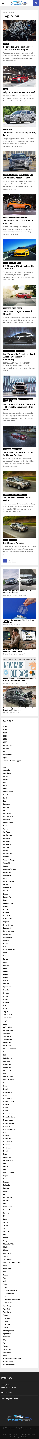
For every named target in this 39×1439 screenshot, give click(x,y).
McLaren (6, 1111)
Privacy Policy (5, 1385)
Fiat (4, 946)
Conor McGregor (9, 860)
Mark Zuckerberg (9, 1101)
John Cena (7, 1036)
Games (5, 962)
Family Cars (14, 217)
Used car (6, 1337)
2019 (5, 730)
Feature (6, 940)
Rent (4, 1203)
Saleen (5, 1225)
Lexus (5, 1083)
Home (5, 974)
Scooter (6, 1231)
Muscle (5, 1151)
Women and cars (9, 1365)
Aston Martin (7, 764)
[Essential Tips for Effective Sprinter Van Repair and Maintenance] (19, 696)
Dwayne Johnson (9, 903)
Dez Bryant (7, 888)
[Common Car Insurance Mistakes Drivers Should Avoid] (19, 608)
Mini (4, 1132)
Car (4, 810)
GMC (5, 968)
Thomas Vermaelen (10, 1290)
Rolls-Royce (7, 1207)
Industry (6, 996)
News (5, 1154)
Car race (6, 829)
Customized (7, 875)
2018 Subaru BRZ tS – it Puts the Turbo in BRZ (18, 267)
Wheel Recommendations (12, 1358)
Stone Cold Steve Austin (11, 1262)
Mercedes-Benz (9, 1117)
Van (4, 1343)
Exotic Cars (7, 934)
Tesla (5, 1287)
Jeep (5, 1024)
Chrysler (6, 847)
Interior (6, 1005)
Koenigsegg (7, 1061)
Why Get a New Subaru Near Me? (19, 92)
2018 (5, 727)
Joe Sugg (6, 1033)
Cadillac (6, 807)
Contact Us (24, 1437)
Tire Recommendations (11, 1300)
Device (5, 885)
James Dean (7, 1015)
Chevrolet (6, 841)
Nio (4, 1163)
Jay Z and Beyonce (10, 1021)
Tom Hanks (7, 1312)
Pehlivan (6, 1179)
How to (5, 981)
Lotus (5, 1095)
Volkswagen (7, 1352)
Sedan (14, 308)
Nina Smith (8, 595)
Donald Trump (8, 897)
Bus (4, 801)
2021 (5, 736)
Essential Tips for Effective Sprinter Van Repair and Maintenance (19, 709)
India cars (6, 993)
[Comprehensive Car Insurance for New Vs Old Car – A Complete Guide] (19, 667)
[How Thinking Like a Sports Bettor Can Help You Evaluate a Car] (19, 638)
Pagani (5, 1176)
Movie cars (7, 1148)
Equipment (7, 928)
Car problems (8, 823)
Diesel (5, 891)
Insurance (6, 1002)
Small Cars (7, 1253)
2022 (5, 739)
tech (4, 1281)
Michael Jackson (9, 1120)
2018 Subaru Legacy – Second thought (17, 313)
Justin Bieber (8, 1039)
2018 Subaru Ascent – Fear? (16, 178)
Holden (5, 971)
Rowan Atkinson (9, 1210)
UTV (4, 1340)
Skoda (5, 1250)
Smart (5, 1256)
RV (4, 1216)
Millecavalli (7, 1126)
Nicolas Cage (8, 1160)
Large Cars (13, 399)
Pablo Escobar (8, 1173)
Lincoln (5, 1089)
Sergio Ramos (8, 1241)
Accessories (7, 745)
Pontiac (6, 1188)
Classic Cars (7, 854)
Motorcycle (7, 1145)
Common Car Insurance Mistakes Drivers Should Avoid (19, 621)
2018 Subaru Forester (13, 543)
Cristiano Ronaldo (9, 869)
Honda (5, 977)
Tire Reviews (7, 1303)
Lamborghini (7, 1064)
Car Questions (8, 826)
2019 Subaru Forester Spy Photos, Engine (19, 134)
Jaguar (5, 1012)
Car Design (7, 813)
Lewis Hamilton (8, 1080)
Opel (4, 1169)
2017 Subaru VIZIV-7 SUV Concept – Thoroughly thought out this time (19, 406)
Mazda (5, 1108)
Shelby (5, 1247)
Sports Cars (12, 262)
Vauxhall (6, 1346)
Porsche (6, 1191)
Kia (4, 1052)
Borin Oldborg (9, 625)
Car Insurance (8, 816)
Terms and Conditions (8, 1388)
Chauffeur (6, 838)
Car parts (6, 43)
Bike (4, 782)
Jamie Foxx (7, 1018)
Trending (6, 1324)
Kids (4, 1055)
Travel (5, 1321)
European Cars (8, 931)
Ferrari (5, 943)
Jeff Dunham (7, 1027)
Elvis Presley (7, 919)
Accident (6, 748)
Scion (5, 1228)
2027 (5, 742)
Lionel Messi (7, 1092)
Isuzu (5, 1008)
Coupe (5, 866)
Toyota (5, 1315)
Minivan (6, 1135)
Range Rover (7, 1197)
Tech (5, 1284)
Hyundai (6, 990)
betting (5, 779)
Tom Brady (7, 1306)
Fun (4, 956)
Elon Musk (7, 915)
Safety (5, 1222)
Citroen (5, 850)
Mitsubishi (7, 1138)
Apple (5, 757)
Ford (5, 953)
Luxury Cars (21, 399)
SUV (10, 129)
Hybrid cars (7, 987)
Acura (5, 751)
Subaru (5, 89)
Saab (5, 1219)
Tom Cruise (7, 1309)
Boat (4, 788)
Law (4, 1074)
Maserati (6, 1104)
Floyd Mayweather (9, 950)
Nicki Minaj (7, 1157)
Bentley (5, 776)
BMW (5, 785)
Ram (4, 1194)
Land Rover (7, 1067)
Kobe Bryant (7, 1058)
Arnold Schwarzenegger (12, 761)
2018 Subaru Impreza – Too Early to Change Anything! (19, 454)
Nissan (5, 1166)
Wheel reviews (8, 1361)
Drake (5, 900)
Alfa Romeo (7, 754)
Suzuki (5, 1275)
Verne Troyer (8, 1349)
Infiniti (5, 999)
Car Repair (7, 832)
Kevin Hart (7, 1046)
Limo (5, 1086)
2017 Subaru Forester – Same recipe (17, 499)
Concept (6, 857)
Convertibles (7, 863)
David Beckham (8, 881)
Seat (4, 1234)
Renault (6, 1200)
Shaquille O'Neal (9, 1244)
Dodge (5, 894)
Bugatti (5, 795)
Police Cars (7, 1185)
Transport (6, 1318)
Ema (6, 712)
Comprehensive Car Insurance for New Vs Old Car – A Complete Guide (19, 679)
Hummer (6, 984)
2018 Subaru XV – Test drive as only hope (18, 222)
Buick (5, 798)
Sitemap (16, 1437)
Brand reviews (8, 792)
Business (6, 804)
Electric (6, 912)
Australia (6, 770)
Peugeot (6, 1182)
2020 (5, 733)
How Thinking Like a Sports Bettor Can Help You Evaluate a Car (18, 650)
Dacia (5, 878)
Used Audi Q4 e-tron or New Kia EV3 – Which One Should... (18, 591)
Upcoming (7, 1334)
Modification (7, 1142)
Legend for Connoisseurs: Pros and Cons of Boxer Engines (18, 48)
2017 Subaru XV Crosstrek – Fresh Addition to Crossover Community (19, 356)
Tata (4, 1278)
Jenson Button (8, 1030)
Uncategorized (8, 1331)
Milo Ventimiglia (9, 1129)
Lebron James (8, 1077)
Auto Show (7, 773)
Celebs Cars (7, 835)
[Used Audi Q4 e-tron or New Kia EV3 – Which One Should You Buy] (19, 579)
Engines (6, 922)
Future (5, 959)
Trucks (5, 1327)
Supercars (7, 1269)
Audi (4, 767)
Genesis (6, 965)
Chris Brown (7, 844)
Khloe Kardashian (9, 1049)
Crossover (6, 174)
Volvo (5, 1355)
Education (6, 909)
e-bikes (6, 906)
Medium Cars (14, 174)
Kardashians (7, 1043)
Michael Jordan (9, 1123)
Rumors (21, 174)
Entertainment (8, 925)
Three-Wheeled (8, 1293)
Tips (4, 1296)
